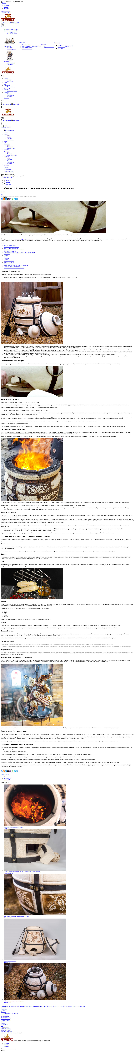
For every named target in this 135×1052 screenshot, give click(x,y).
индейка (24, 1006)
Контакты (6, 98)
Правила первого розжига (11, 248)
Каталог (6, 78)
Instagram (6, 5)
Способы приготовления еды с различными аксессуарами (19, 252)
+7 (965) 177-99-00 (5, 11)
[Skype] (15, 199)
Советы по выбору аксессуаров (12, 266)
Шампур (6, 255)
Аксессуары (10, 81)
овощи (50, 1006)
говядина (13, 1006)
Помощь (3, 1023)
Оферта (3, 1021)
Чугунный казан (8, 263)
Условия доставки (5, 1017)
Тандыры (9, 79)
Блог (5, 84)
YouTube (6, 7)
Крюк (5, 256)
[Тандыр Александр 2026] (11, 29)
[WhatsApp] (12, 199)
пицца (57, 1006)
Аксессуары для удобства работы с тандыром (16, 265)
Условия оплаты (5, 1016)
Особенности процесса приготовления (14, 268)
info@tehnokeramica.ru (8, 177)
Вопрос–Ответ (11, 86)
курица (36, 1006)
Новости (9, 93)
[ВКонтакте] (1, 199)
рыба (64, 1006)
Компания (6, 92)
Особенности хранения (10, 251)
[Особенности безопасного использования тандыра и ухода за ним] (53, 232)
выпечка (8, 1006)
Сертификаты (10, 95)
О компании (4, 1009)
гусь (21, 1006)
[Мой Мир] (6, 199)
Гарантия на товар (5, 1019)
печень (54, 1006)
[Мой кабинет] (1, 106)
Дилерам (6, 89)
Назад (8, 135)
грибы (17, 1006)
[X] (8, 199)
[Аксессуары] (11, 55)
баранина (3, 1006)
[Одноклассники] (4, 199)
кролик (32, 1006)
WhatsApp (6, 8)
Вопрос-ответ (4, 1024)
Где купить (7, 88)
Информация (4, 1014)
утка (79, 1006)
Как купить (7, 85)
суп (71, 1006)
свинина (68, 1006)
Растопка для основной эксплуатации (14, 249)
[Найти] (1, 102)
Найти (2, 1050)
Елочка (6, 259)
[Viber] (10, 199)
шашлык (82, 1006)
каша (28, 1006)
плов (61, 1006)
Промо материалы (12, 91)
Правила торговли (5, 1020)
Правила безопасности (10, 245)
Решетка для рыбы (9, 262)
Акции (5, 82)
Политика (9, 96)
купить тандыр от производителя (24, 239)
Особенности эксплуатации (11, 247)
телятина (75, 1006)
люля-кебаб (45, 1006)
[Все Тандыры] (11, 40)
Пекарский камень (9, 261)
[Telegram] (17, 199)
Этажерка (6, 258)
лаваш (40, 1006)
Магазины (3, 1012)
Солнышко (7, 254)
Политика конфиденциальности (9, 1013)
